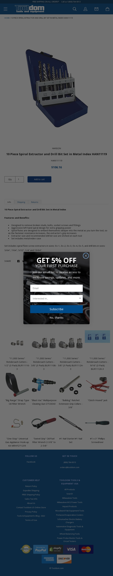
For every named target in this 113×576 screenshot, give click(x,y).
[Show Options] (80, 298)
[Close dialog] (85, 255)
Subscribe (56, 309)
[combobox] (56, 298)
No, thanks (56, 317)
